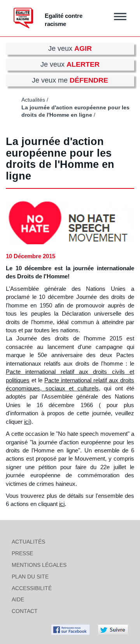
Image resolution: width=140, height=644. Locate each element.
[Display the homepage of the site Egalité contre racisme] (23, 18)
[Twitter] (113, 629)
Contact (25, 611)
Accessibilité (32, 588)
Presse (22, 553)
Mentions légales (39, 565)
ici (27, 421)
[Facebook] (70, 629)
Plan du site (30, 576)
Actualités (33, 100)
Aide (18, 599)
